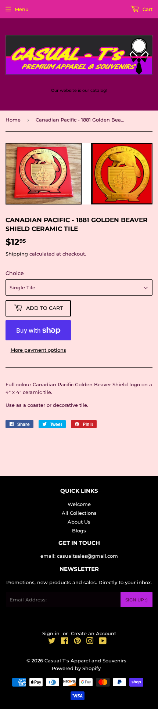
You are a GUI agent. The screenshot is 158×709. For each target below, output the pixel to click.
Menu (22, 9)
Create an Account (93, 633)
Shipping (17, 254)
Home (13, 120)
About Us (79, 522)
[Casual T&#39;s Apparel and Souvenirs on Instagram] (90, 642)
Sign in (51, 633)
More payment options (38, 350)
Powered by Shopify (76, 668)
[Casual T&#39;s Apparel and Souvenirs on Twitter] (51, 642)
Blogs (79, 530)
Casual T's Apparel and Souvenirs (85, 660)
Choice (15, 273)
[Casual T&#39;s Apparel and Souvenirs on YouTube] (103, 642)
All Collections (79, 513)
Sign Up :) (136, 600)
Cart (146, 9)
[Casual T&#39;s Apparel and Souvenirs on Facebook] (64, 642)
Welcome (79, 504)
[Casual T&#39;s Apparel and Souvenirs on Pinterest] (77, 642)
